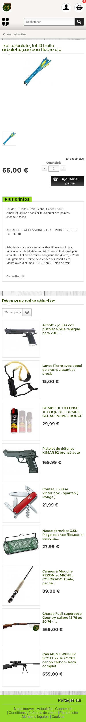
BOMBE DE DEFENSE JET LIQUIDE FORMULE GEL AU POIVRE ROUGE (62, 412)
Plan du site (68, 713)
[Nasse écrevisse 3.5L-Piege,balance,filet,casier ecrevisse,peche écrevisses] (21, 544)
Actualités (44, 709)
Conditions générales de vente (32, 713)
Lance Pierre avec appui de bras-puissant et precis (62, 370)
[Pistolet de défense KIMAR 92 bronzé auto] (21, 462)
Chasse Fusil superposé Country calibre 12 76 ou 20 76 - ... (62, 617)
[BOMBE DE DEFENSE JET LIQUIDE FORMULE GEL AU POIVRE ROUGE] (21, 421)
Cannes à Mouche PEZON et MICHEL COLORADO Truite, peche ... (58, 577)
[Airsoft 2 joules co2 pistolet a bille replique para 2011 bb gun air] (21, 338)
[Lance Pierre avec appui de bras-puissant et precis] (21, 380)
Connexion (63, 709)
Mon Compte (66, 7)
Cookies (57, 716)
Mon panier (79, 7)
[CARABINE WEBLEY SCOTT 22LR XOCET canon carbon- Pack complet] (21, 667)
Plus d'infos (17, 199)
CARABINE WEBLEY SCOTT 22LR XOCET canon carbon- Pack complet (59, 660)
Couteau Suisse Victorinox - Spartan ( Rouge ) (60, 493)
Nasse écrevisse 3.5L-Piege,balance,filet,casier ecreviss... (63, 535)
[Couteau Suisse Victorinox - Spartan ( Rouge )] (21, 503)
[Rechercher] (79, 22)
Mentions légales (35, 716)
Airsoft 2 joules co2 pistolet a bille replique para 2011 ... (61, 329)
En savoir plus (75, 158)
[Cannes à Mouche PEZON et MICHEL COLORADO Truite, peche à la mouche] (21, 585)
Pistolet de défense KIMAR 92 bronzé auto (61, 450)
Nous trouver (24, 709)
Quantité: (53, 163)
